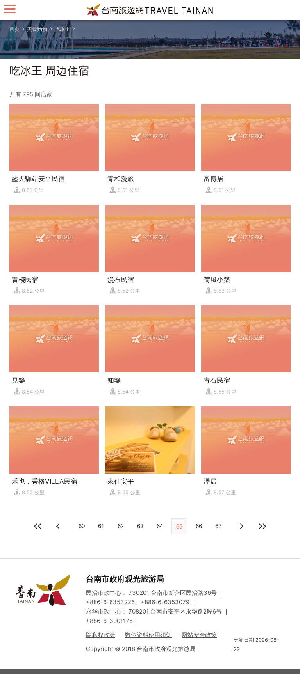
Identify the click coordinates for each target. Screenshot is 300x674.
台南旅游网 (150, 10)
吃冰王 (62, 29)
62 (121, 526)
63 (140, 526)
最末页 (262, 526)
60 (82, 526)
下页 (59, 526)
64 (160, 526)
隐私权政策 (100, 635)
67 (218, 526)
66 (199, 526)
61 (101, 526)
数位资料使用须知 (148, 635)
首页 (14, 29)
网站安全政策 (199, 635)
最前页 (38, 526)
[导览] (10, 9)
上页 (241, 526)
